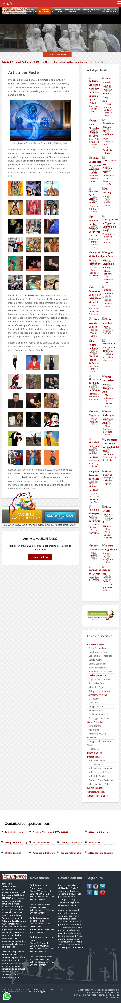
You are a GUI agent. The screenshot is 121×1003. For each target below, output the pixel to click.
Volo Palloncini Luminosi (100, 768)
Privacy (37, 989)
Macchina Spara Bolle (99, 784)
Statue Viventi (95, 659)
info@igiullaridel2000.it (70, 947)
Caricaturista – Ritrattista (100, 655)
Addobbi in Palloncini (44, 852)
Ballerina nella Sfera (98, 667)
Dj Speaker (94, 698)
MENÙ (7, 4)
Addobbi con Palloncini (97, 795)
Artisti (64, 832)
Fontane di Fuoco (97, 760)
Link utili (5, 989)
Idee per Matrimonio (30, 10)
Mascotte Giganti (97, 687)
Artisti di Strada (57, 10)
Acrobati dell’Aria (96, 683)
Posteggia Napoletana (99, 718)
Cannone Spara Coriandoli (101, 780)
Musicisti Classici (96, 710)
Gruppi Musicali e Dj (16, 842)
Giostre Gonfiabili (95, 787)
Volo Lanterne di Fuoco (100, 772)
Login (42, 991)
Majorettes (94, 729)
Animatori (94, 842)
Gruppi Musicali (96, 706)
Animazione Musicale (97, 694)
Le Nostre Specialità (53, 62)
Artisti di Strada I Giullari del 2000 (20, 62)
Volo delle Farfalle (97, 776)
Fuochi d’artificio (94, 752)
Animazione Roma (10, 991)
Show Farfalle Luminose (100, 648)
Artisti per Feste (97, 675)
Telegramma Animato (99, 691)
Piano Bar (93, 702)
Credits (50, 989)
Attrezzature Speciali (96, 791)
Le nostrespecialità (44, 10)
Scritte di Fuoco (96, 764)
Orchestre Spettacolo (99, 714)
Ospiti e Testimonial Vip (100, 679)
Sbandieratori (95, 725)
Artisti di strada (31, 991)
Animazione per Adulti (91, 10)
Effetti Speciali (93, 756)
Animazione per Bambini (72, 10)
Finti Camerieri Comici (99, 651)
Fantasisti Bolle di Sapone (101, 671)
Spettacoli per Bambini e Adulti (109, 10)
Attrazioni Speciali (77, 62)
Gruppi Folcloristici (95, 722)
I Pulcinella (93, 748)
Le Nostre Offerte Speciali (12, 10)
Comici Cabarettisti (98, 663)
